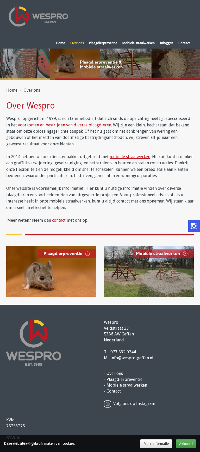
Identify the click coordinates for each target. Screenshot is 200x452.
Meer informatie (156, 444)
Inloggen (166, 43)
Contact (184, 43)
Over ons (77, 43)
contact (59, 220)
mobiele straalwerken (130, 156)
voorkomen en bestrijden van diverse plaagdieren (64, 125)
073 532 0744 (123, 351)
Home (60, 43)
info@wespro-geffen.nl (131, 357)
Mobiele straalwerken (138, 43)
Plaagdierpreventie (103, 43)
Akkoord (186, 444)
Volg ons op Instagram (134, 403)
